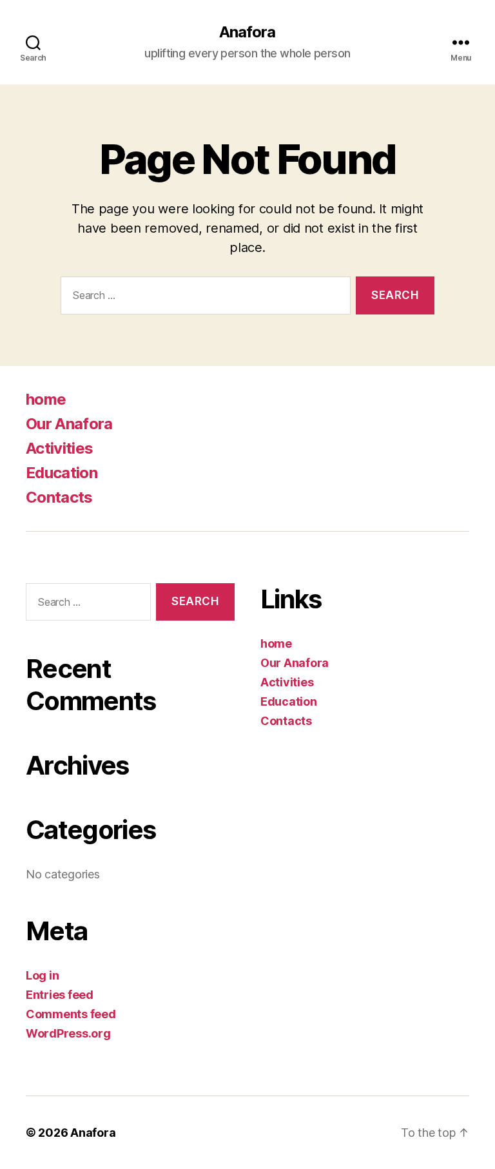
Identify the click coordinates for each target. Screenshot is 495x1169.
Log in (42, 975)
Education (61, 472)
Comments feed (71, 1014)
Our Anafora (69, 423)
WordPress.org (68, 1033)
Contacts (59, 497)
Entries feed (59, 994)
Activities (59, 448)
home (46, 399)
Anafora (247, 32)
